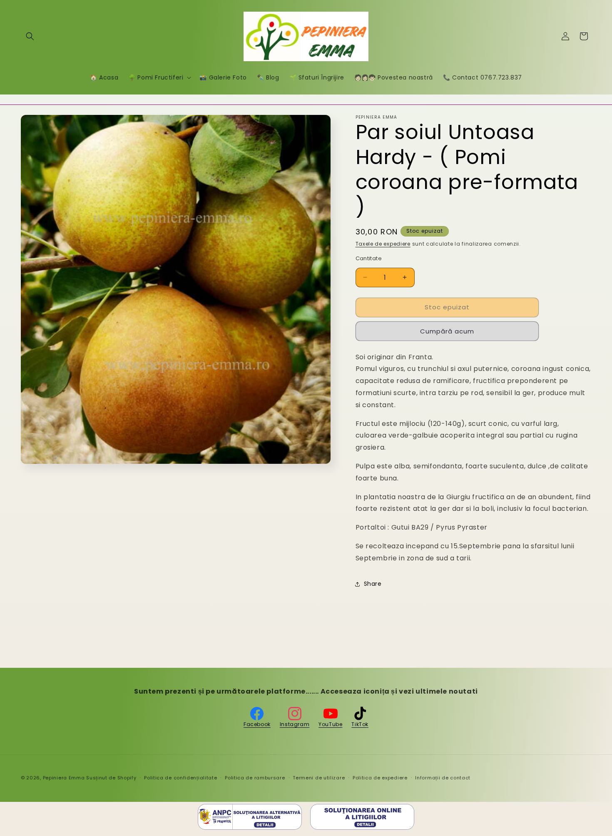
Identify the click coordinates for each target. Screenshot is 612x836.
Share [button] (373, 584)
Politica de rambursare (255, 777)
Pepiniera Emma (64, 777)
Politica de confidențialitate (180, 777)
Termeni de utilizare (319, 777)
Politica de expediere (380, 777)
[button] (30, 36)
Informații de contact (442, 777)
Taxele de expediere (383, 243)
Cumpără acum (447, 331)
